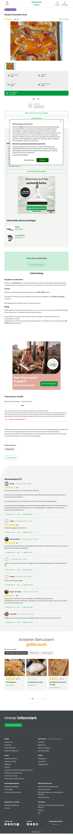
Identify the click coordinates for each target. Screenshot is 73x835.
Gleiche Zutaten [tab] (47, 653)
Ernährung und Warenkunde (13, 773)
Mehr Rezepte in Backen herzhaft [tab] (16, 653)
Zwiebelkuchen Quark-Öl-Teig (58, 683)
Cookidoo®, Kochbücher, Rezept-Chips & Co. (18, 770)
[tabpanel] (36, 680)
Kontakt (40, 810)
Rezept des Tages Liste (11, 751)
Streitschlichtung (43, 797)
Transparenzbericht (44, 789)
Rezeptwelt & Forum (10, 758)
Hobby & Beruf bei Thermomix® (14, 779)
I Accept (42, 160)
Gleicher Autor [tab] (34, 653)
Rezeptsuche (8, 742)
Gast (38, 104)
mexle (12, 521)
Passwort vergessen (44, 748)
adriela (12, 484)
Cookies (7, 808)
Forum (6, 755)
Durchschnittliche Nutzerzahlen (48, 786)
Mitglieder (7, 764)
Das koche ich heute (10, 776)
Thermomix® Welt (10, 761)
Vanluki (12, 576)
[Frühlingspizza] (14, 667)
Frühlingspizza (11, 682)
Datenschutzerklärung (11, 805)
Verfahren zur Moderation (12, 792)
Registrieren (42, 745)
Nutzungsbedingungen (11, 786)
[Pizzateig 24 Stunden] (36, 667)
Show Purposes (29, 160)
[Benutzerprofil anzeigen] (30, 105)
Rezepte (7, 767)
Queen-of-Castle (10, 563)
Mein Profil (50, 739)
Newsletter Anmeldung (13, 725)
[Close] (61, 121)
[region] (36, 142)
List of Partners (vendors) (20, 155)
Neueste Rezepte (9, 748)
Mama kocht (56, 687)
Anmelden (41, 742)
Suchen (40, 755)
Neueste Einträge (43, 751)
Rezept (6, 739)
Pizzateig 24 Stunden (35, 682)
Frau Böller (13, 614)
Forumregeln (8, 789)
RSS (39, 813)
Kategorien (8, 745)
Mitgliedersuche (43, 764)
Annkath (11, 685)
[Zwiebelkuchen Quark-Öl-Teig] (58, 667)
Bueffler (33, 685)
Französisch (10, 449)
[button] (7, 3)
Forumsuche (42, 761)
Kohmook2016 (15, 539)
